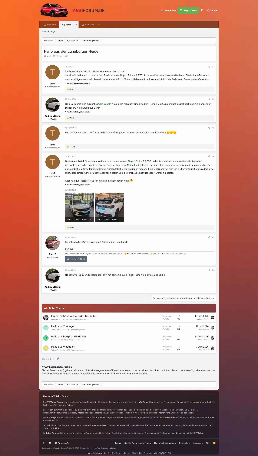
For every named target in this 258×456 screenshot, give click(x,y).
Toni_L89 (55, 329)
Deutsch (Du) (63, 443)
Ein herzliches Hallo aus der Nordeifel (73, 316)
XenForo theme (100, 448)
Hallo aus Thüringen (63, 326)
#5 (213, 237)
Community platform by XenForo (65, 448)
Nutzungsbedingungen (165, 443)
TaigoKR (54, 350)
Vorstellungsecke (81, 319)
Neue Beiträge (48, 31)
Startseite (51, 24)
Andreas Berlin (202, 319)
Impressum (198, 443)
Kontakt (118, 443)
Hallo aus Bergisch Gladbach (68, 336)
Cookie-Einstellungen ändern (138, 443)
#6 (213, 270)
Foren (68, 24)
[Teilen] (209, 66)
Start (208, 443)
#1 (213, 66)
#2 (213, 99)
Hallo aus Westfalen (63, 346)
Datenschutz (184, 443)
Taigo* (123, 75)
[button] (202, 10)
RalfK (53, 340)
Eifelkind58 (55, 319)
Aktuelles (89, 24)
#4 (213, 156)
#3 (213, 128)
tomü (49, 56)
